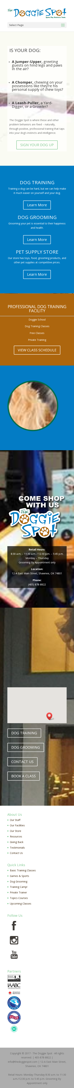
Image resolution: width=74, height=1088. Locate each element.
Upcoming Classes (20, 903)
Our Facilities (17, 825)
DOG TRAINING (24, 733)
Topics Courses (19, 898)
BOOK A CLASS (23, 776)
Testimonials (17, 847)
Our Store (15, 831)
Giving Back (16, 842)
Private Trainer (18, 892)
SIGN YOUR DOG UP (37, 144)
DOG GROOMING (25, 747)
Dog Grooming (18, 881)
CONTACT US (22, 761)
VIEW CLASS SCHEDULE (37, 350)
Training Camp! (18, 887)
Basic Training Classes (23, 870)
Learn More (37, 204)
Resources (16, 836)
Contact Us (16, 853)
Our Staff (15, 820)
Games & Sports (19, 876)
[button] (50, 716)
